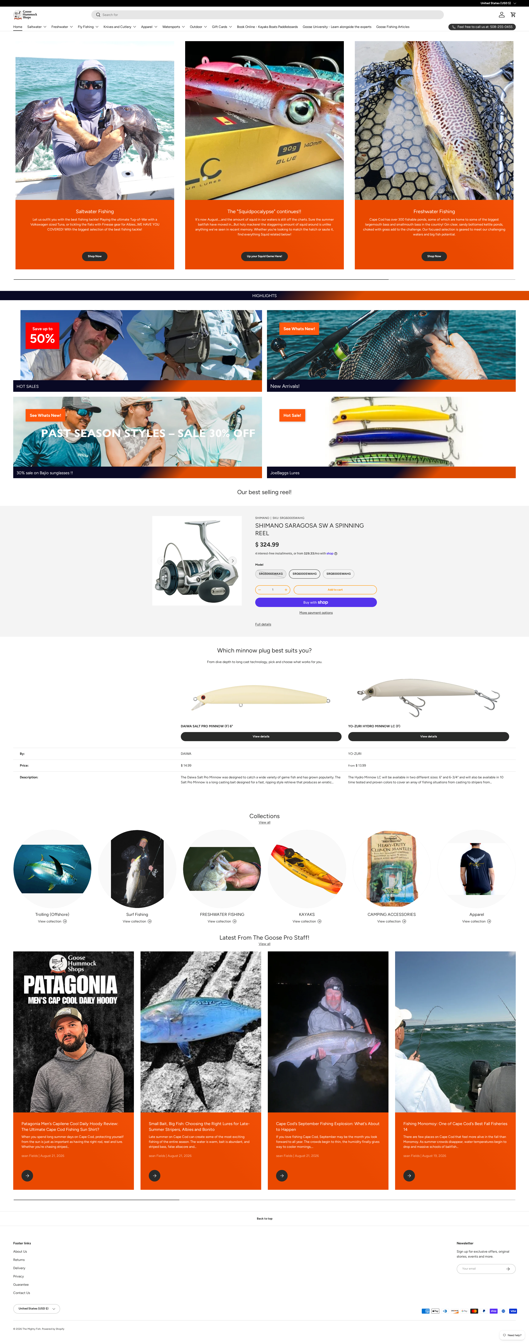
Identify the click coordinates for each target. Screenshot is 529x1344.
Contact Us (21, 1293)
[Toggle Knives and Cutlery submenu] (134, 26)
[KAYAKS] (307, 869)
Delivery (19, 1268)
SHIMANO (262, 518)
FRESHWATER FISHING (222, 914)
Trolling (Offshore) (52, 914)
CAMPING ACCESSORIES (392, 914)
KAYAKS (307, 914)
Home (17, 27)
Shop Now (95, 256)
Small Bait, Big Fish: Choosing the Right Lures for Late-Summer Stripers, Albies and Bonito (199, 1126)
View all (264, 822)
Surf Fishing (137, 914)
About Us (20, 1251)
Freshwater (59, 27)
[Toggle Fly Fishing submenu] (96, 26)
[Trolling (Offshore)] (52, 869)
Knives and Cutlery (117, 27)
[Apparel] (477, 869)
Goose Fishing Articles (392, 27)
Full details (263, 624)
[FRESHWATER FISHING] (222, 869)
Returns (19, 1260)
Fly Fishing (86, 27)
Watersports (171, 27)
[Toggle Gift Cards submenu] (230, 26)
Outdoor (196, 27)
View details (261, 736)
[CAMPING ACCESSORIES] (392, 869)
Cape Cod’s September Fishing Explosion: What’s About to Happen (328, 1126)
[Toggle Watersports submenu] (183, 26)
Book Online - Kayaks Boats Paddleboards (267, 27)
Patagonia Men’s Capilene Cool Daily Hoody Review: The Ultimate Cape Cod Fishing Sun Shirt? (69, 1126)
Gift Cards (219, 27)
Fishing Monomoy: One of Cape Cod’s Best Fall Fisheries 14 (455, 1126)
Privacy (18, 1276)
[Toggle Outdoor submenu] (205, 26)
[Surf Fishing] (137, 869)
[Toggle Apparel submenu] (155, 26)
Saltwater (34, 27)
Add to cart (335, 589)
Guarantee (21, 1285)
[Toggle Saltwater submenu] (44, 26)
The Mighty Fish (32, 1328)
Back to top (264, 1218)
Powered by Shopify (53, 1328)
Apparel (147, 27)
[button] (513, 14)
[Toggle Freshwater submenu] (71, 26)
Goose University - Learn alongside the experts (337, 27)
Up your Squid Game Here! (264, 256)
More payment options (316, 613)
